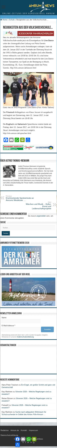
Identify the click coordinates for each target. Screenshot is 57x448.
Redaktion (5, 430)
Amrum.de (15, 430)
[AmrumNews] (28, 7)
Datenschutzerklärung (25, 337)
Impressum (33, 430)
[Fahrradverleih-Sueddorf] (28, 33)
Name (4, 318)
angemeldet (41, 216)
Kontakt (24, 430)
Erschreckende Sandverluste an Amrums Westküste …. (20, 198)
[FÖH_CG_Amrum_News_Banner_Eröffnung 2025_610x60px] (28, 147)
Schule (12, 20)
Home (4, 20)
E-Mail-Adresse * (8, 326)
